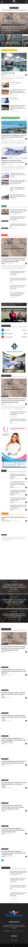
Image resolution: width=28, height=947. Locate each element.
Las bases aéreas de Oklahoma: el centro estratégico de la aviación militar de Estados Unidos (17, 294)
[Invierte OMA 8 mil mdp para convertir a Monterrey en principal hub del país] (14, 127)
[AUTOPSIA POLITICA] (14, 62)
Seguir (25, 333)
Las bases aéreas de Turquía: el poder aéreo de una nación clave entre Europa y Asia (18, 287)
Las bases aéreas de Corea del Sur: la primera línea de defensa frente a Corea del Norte (18, 218)
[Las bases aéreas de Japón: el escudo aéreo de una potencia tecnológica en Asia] (5, 226)
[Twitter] (15, 940)
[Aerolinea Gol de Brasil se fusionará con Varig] (14, 529)
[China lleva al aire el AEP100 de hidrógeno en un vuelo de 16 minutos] (14, 152)
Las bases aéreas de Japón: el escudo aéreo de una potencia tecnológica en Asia (18, 225)
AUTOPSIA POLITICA (8, 73)
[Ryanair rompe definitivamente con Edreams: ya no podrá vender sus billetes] (5, 189)
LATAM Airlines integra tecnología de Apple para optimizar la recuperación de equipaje (18, 475)
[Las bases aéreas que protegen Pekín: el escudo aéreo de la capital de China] (14, 753)
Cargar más (13, 900)
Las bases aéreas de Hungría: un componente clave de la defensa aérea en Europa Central (13, 853)
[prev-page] (2, 114)
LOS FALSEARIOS (14, 98)
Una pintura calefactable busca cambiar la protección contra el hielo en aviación (17, 175)
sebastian (3, 263)
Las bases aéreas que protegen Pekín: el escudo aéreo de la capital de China (13, 762)
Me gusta (24, 330)
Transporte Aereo (5, 40)
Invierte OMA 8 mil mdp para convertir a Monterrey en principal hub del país (13, 136)
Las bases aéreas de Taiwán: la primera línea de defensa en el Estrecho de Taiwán (13, 784)
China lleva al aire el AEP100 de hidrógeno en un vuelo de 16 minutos (12, 161)
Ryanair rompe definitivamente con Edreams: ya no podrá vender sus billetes (17, 189)
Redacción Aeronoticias (6, 520)
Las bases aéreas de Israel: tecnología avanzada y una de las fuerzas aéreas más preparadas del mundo (18, 211)
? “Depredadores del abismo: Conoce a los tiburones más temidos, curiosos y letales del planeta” (18, 507)
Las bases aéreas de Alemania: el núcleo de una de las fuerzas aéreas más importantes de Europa (12, 807)
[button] (2, 2)
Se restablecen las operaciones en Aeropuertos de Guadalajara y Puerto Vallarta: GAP (18, 196)
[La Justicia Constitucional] (5, 84)
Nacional (3, 70)
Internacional (4, 132)
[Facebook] (12, 940)
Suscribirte (24, 336)
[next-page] (4, 114)
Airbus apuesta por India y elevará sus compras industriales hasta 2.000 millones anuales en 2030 (18, 182)
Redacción (3, 74)
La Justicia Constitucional (15, 82)
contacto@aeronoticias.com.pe (17, 931)
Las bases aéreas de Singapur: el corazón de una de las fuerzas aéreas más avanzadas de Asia (13, 830)
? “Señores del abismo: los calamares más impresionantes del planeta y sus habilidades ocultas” (18, 492)
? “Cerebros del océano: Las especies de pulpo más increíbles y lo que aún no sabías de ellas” (18, 499)
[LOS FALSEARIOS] (5, 100)
